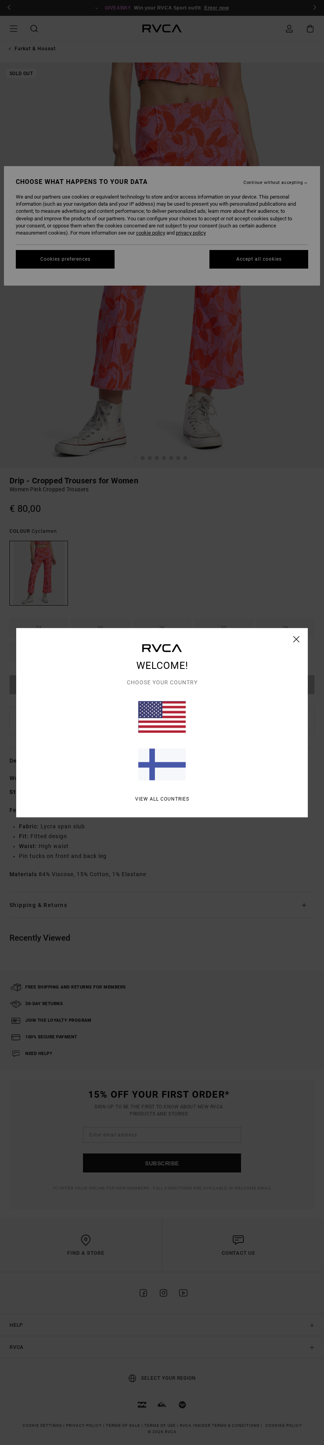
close (296, 639)
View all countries (162, 798)
